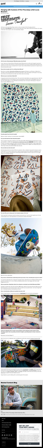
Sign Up (29, 443)
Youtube (20, 371)
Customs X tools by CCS (35, 338)
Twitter (8, 371)
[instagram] (4, 435)
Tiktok (16, 371)
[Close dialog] (40, 425)
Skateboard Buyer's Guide (6, 424)
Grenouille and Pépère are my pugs (17, 71)
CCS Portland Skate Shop (6, 422)
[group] (21, 1)
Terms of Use (3, 445)
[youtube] (9, 435)
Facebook (12, 371)
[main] (21, 212)
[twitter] (7, 435)
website (31, 369)
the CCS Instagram (33, 370)
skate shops (13, 144)
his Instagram (25, 369)
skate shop (3, 372)
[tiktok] (11, 435)
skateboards (25, 370)
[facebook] (2, 435)
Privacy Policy (4, 443)
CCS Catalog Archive (5, 427)
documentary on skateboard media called (23, 142)
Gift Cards (3, 418)
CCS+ (3, 420)
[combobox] (21, 432)
